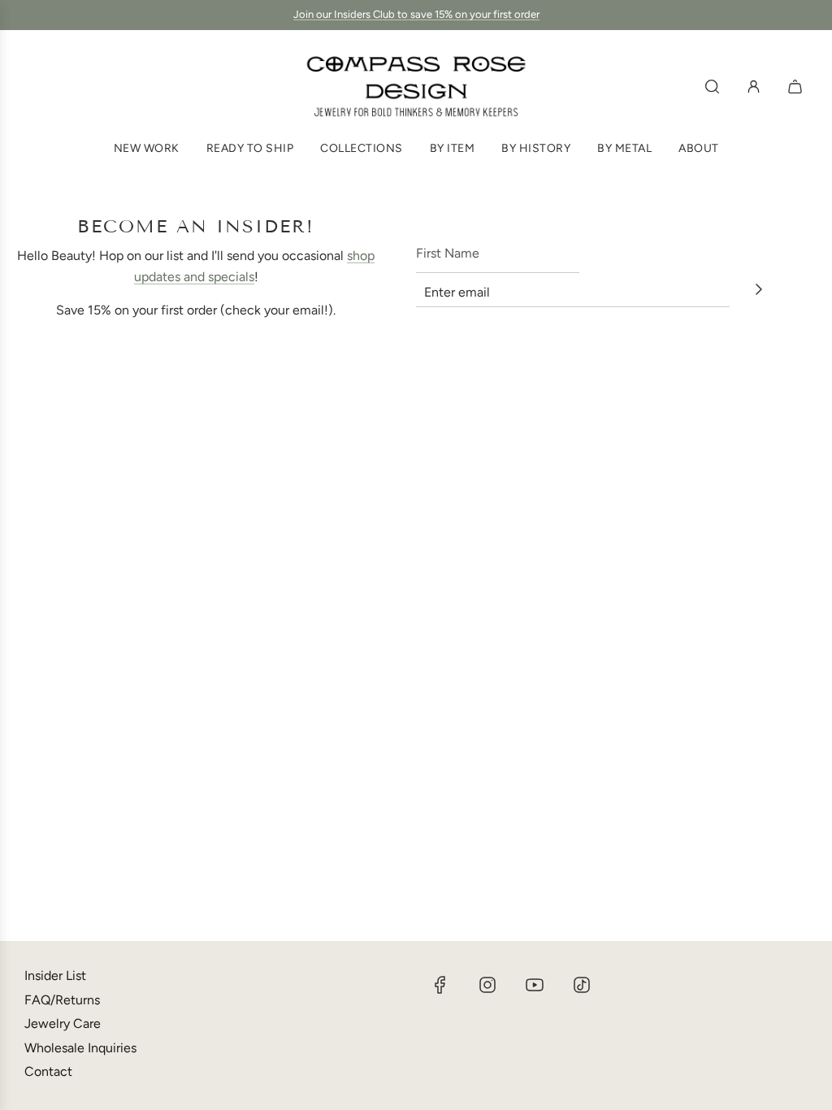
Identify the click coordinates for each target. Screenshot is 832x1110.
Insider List (55, 975)
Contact (48, 1071)
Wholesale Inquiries (80, 1048)
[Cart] (797, 86)
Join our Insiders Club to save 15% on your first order (416, 14)
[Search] (712, 86)
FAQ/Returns (62, 1000)
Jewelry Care (62, 1023)
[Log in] (753, 86)
